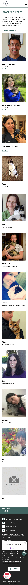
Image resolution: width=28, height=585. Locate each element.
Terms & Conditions (14, 583)
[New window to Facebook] (3, 511)
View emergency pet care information (11, 561)
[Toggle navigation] (26, 3)
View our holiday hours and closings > (11, 563)
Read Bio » (5, 69)
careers (15, 569)
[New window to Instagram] (5, 511)
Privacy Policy (6, 583)
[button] (24, 553)
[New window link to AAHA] (7, 575)
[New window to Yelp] (8, 511)
